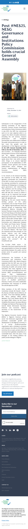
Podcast (4, 474)
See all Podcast (7, 394)
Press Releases (5, 459)
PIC (2, 471)
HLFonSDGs (5, 461)
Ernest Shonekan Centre (8, 477)
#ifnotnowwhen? (6, 464)
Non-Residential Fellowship (9, 467)
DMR (3, 480)
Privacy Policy (5, 520)
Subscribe (14, 416)
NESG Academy (6, 470)
